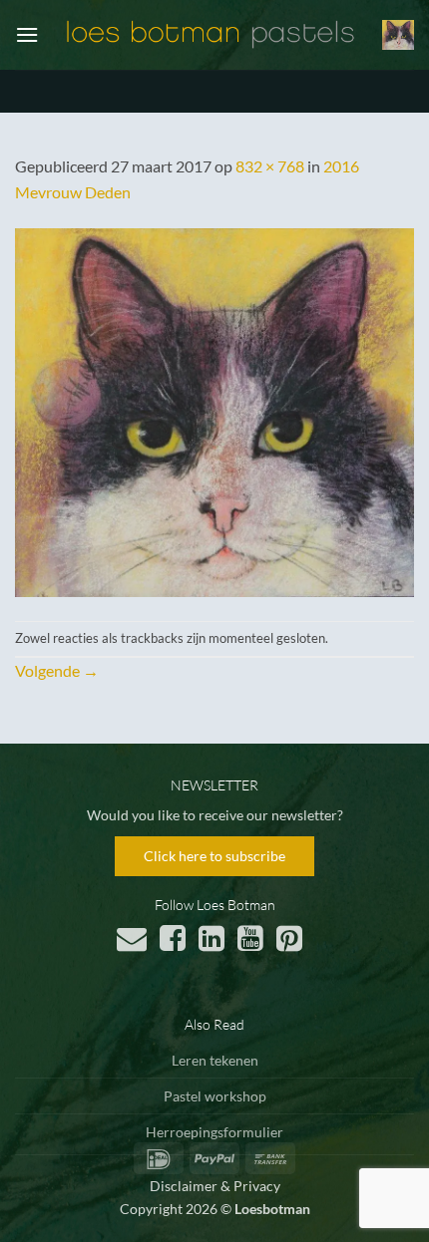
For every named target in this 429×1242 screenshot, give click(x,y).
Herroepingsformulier (214, 1131)
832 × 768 (269, 165)
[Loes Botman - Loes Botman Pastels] (210, 35)
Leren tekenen (215, 1060)
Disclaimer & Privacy (215, 1185)
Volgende (57, 670)
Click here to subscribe (214, 855)
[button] (27, 34)
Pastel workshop (215, 1095)
